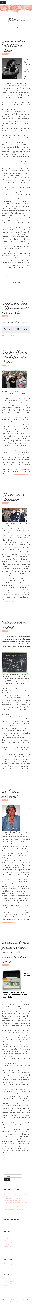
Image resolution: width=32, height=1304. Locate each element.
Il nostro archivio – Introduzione (14, 497)
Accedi (6, 1279)
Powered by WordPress (19, 1300)
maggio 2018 (8, 1242)
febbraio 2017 (8, 1246)
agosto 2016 (8, 1249)
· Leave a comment (8, 335)
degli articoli (9, 1281)
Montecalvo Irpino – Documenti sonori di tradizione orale (15, 308)
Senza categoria (9, 1264)
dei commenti (9, 1283)
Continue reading (21, 474)
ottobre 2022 (8, 1236)
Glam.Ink (19, 1302)
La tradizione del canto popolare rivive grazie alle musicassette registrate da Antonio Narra (15, 952)
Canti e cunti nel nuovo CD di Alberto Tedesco (15, 46)
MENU (3, 2)
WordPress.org (9, 1285)
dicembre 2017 (9, 1244)
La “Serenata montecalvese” (11, 794)
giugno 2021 (8, 1238)
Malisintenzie (16, 20)
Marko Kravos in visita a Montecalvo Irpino (14, 357)
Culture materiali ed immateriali (13, 625)
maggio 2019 (8, 1240)
